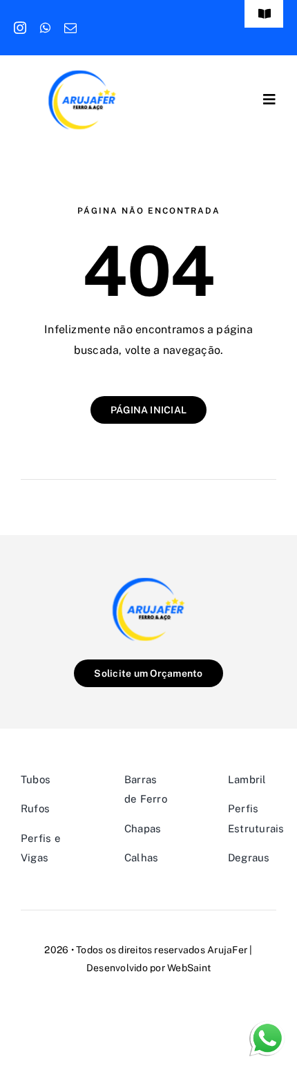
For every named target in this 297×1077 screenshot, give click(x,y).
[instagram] (20, 27)
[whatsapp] (45, 27)
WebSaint (189, 967)
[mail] (70, 27)
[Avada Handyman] (82, 74)
